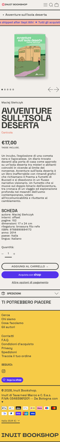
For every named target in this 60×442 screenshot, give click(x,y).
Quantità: (7, 247)
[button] (51, 5)
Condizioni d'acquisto (17, 344)
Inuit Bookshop (24, 390)
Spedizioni (9, 352)
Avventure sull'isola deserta (26, 15)
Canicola (7, 132)
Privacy (7, 348)
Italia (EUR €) (9, 420)
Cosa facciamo (12, 323)
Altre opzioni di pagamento (30, 282)
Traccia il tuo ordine (16, 356)
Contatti (7, 336)
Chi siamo (8, 319)
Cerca (5, 315)
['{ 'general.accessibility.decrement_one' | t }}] (2, 253)
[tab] (2, 89)
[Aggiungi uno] (14, 253)
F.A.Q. (5, 340)
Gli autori (8, 327)
